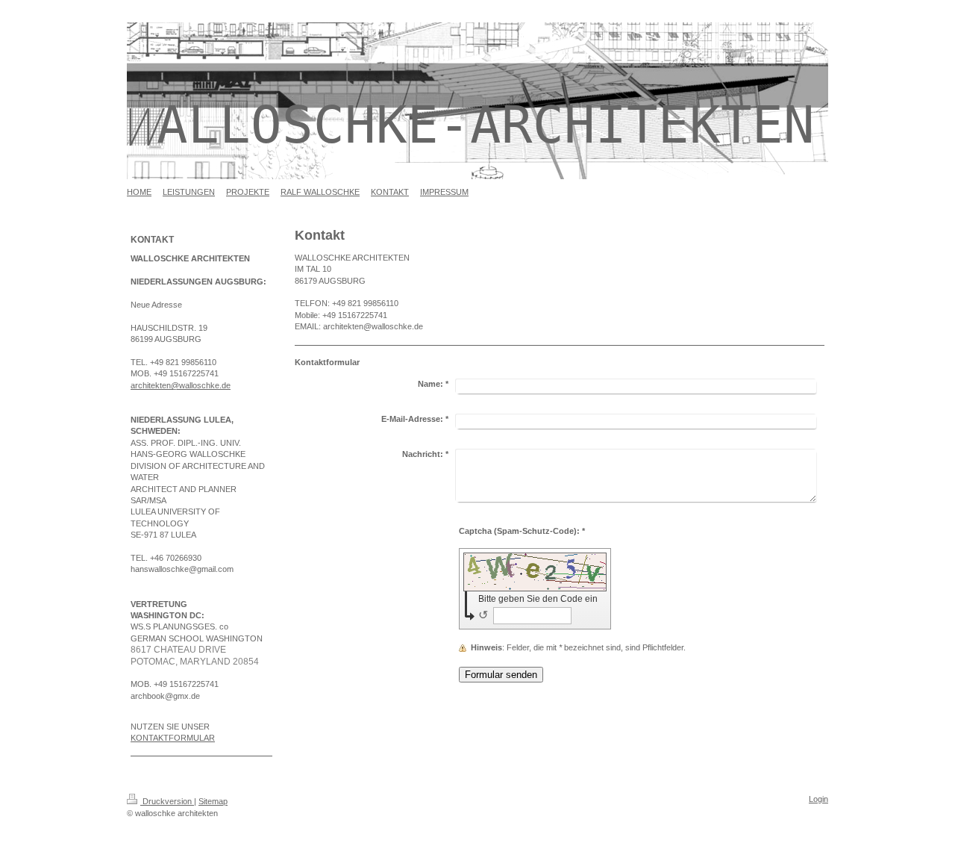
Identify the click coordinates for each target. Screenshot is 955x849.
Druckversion (167, 801)
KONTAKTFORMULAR (173, 737)
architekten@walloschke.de (181, 385)
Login (818, 798)
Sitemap (213, 801)
